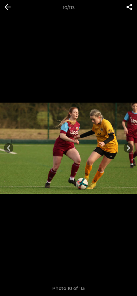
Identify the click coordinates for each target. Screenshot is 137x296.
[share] (129, 7)
